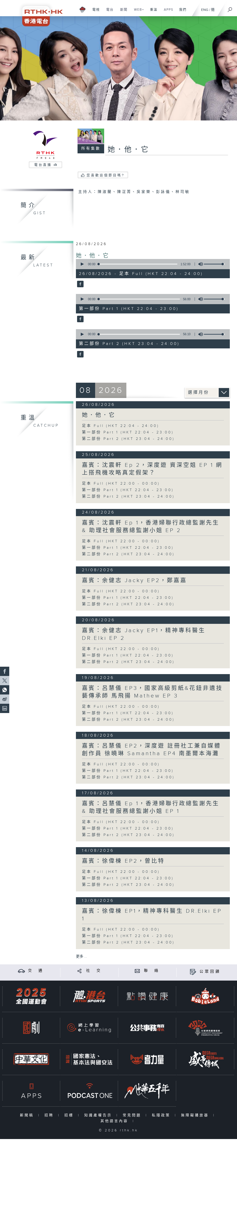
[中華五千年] (147, 1091)
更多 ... (81, 956)
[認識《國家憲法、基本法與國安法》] (89, 1059)
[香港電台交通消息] (21, 971)
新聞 (122, 12)
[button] (82, 264)
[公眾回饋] (193, 972)
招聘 (50, 1115)
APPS (166, 12)
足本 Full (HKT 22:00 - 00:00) (121, 483)
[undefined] (82, 9)
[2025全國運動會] (31, 996)
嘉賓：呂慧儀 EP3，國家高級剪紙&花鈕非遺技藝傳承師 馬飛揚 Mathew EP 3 (152, 692)
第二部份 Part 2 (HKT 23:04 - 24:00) (128, 439)
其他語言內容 (115, 1121)
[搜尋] (230, 8)
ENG (204, 10)
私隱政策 (162, 1115)
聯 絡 (152, 971)
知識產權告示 (99, 1115)
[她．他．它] (80, 284)
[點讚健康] (147, 996)
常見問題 (133, 1115)
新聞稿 (28, 1115)
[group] (199, 264)
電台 (108, 12)
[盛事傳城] (205, 1059)
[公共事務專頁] (147, 1028)
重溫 (152, 12)
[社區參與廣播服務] (205, 1028)
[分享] (79, 971)
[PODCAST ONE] (89, 1091)
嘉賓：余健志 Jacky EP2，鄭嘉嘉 (134, 580)
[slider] (214, 264)
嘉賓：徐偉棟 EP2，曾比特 (123, 861)
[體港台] (89, 996)
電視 (94, 12)
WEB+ (137, 12)
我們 (181, 12)
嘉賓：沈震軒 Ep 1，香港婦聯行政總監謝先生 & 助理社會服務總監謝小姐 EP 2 (150, 527)
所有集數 (91, 148)
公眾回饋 (210, 971)
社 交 (94, 971)
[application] (151, 264)
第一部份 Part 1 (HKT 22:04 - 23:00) (128, 432)
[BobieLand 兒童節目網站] (205, 996)
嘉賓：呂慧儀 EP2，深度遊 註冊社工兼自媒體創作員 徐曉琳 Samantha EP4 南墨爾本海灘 (151, 750)
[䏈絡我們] (137, 971)
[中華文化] (31, 1059)
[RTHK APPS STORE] (31, 1091)
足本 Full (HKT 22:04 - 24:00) (120, 426)
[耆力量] (147, 1059)
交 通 (36, 971)
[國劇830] (31, 1028)
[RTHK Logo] (39, 13)
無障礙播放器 (196, 1115)
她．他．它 (92, 255)
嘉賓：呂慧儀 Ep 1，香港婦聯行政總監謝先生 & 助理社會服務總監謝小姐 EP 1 (150, 807)
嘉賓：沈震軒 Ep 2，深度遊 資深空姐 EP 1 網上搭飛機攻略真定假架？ (152, 469)
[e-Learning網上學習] (89, 1028)
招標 (70, 1115)
